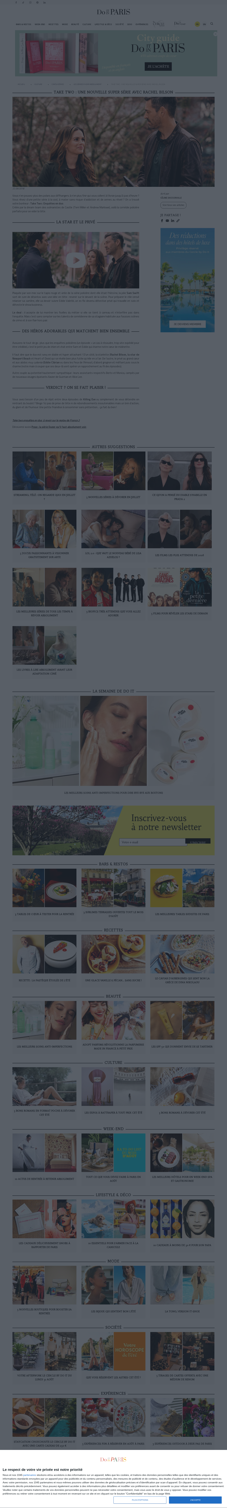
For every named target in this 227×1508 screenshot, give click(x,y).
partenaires (29, 1475)
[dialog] (113, 1479)
